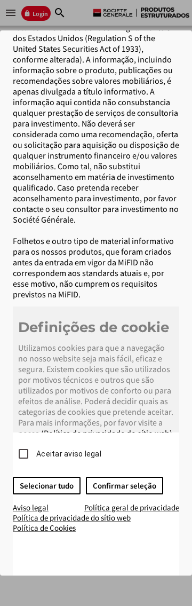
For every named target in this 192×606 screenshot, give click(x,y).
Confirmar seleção (124, 486)
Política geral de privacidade (131, 507)
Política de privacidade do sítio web (72, 518)
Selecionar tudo (47, 486)
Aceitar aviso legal (68, 454)
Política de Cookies (44, 528)
